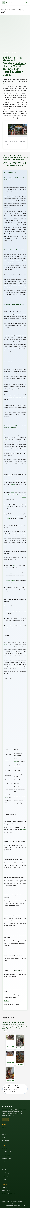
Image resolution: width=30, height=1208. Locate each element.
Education (4, 1148)
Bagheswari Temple (10, 580)
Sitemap (4, 1179)
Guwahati (14, 486)
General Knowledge (7, 1152)
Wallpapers (5, 1169)
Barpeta (16, 494)
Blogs (3, 1161)
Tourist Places (5, 1131)
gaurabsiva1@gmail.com (8, 1193)
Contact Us (4, 1187)
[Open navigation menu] (26, 2)
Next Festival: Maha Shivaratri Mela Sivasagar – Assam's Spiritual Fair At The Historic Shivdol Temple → (15, 164)
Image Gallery (5, 1173)
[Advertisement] (15, 34)
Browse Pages (5, 1176)
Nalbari (23, 9)
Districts (4, 1127)
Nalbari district (7, 84)
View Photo (10, 1046)
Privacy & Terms (6, 1190)
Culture (3, 1137)
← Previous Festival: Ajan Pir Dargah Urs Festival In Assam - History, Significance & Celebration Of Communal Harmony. (15, 157)
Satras (11, 572)
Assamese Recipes (6, 1158)
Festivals (4, 1134)
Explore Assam (5, 1140)
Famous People (6, 1155)
